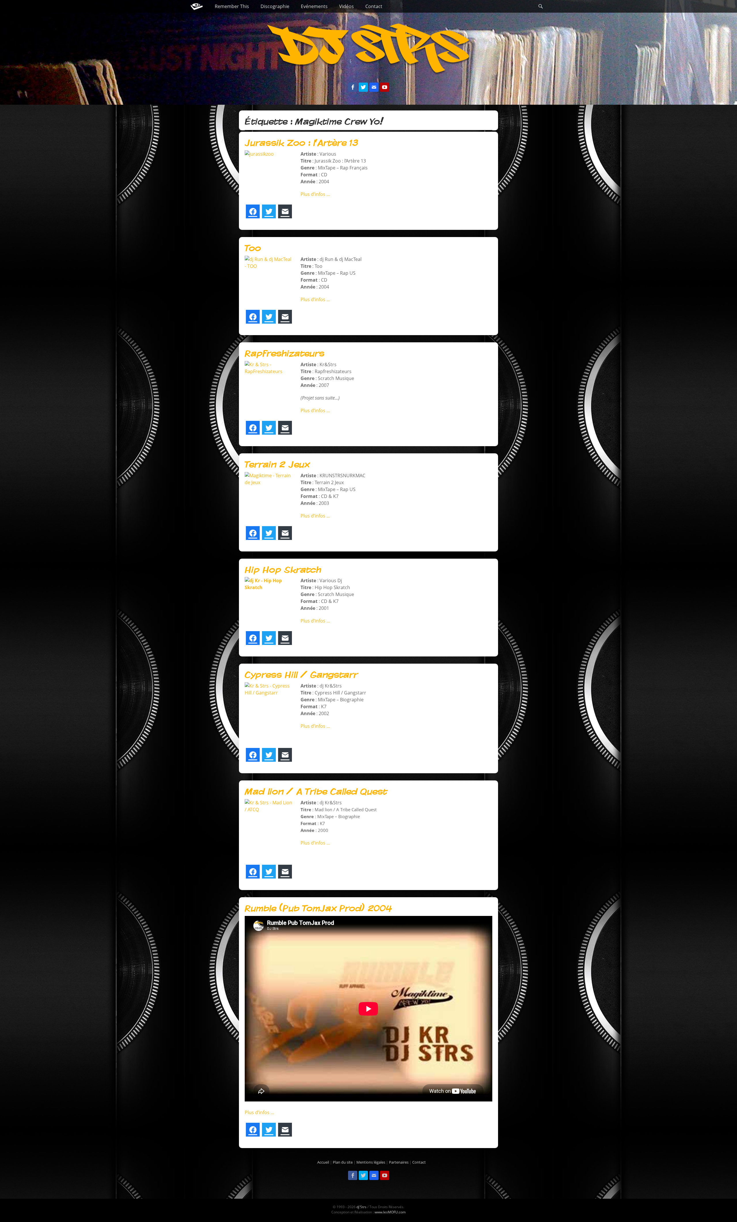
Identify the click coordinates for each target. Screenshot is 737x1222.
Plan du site (343, 1162)
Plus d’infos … (315, 194)
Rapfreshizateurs (284, 353)
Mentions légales (370, 1162)
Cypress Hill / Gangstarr (301, 674)
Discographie (275, 6)
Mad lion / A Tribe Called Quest (316, 791)
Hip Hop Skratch (283, 569)
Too (253, 248)
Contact (373, 6)
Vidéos (346, 6)
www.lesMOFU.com (390, 1212)
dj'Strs (361, 1206)
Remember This (232, 6)
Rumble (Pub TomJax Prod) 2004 (318, 908)
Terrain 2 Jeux (277, 464)
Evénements (314, 6)
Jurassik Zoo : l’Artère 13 (301, 143)
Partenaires (399, 1162)
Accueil (323, 1162)
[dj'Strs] (196, 6)
